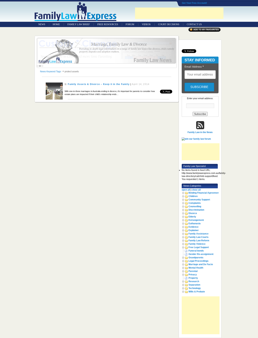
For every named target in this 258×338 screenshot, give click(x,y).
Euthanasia (194, 223)
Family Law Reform (198, 240)
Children (193, 196)
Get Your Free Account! (194, 3)
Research (193, 281)
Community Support (199, 199)
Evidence (193, 227)
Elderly (192, 216)
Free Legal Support (198, 247)
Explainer (193, 230)
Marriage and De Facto (200, 264)
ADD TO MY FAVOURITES (206, 29)
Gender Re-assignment (200, 254)
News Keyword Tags (50, 71)
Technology (194, 288)
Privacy (192, 274)
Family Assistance (198, 233)
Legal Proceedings (198, 261)
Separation (194, 284)
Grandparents (195, 257)
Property (193, 278)
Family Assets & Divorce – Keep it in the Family (98, 84)
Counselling (194, 206)
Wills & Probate (196, 291)
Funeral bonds (196, 250)
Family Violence (196, 244)
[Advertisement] (179, 13)
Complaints (194, 203)
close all (196, 189)
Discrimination (196, 210)
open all (186, 189)
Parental (193, 271)
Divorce (192, 213)
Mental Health (195, 267)
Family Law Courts (198, 237)
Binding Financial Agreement (203, 193)
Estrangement (196, 220)
